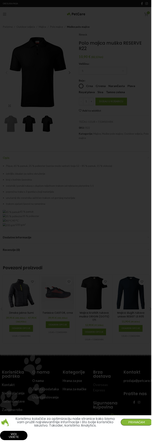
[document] (76, 221)
